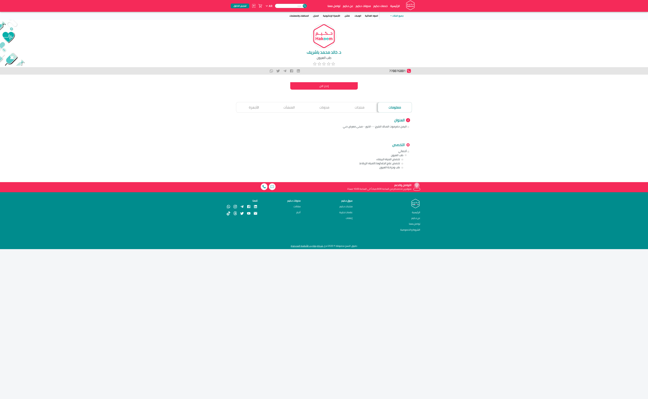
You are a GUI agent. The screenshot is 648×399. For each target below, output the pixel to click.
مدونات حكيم (363, 6)
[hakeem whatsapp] (228, 207)
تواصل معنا (334, 6)
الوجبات (358, 16)
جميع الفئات (397, 16)
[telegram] (285, 71)
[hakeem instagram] (235, 207)
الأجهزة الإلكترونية (331, 16)
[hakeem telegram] (242, 207)
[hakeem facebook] (249, 207)
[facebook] (292, 71)
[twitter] (278, 71)
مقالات (297, 206)
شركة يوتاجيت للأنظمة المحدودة (307, 246)
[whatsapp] (271, 71)
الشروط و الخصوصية (410, 229)
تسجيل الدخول (240, 6)
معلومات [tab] (395, 107)
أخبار (298, 212)
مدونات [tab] (324, 107)
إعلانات (349, 218)
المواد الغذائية (371, 16)
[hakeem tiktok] (228, 213)
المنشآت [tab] (289, 107)
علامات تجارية (346, 212)
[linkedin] (298, 71)
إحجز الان (324, 85)
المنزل (316, 16)
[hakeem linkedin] (255, 206)
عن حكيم (348, 6)
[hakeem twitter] (242, 213)
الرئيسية (395, 6)
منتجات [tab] (359, 107)
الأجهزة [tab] (254, 107)
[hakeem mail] (255, 213)
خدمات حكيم (380, 6)
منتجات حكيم (346, 206)
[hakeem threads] (235, 213)
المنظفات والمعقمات (299, 16)
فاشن (347, 16)
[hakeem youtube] (249, 213)
